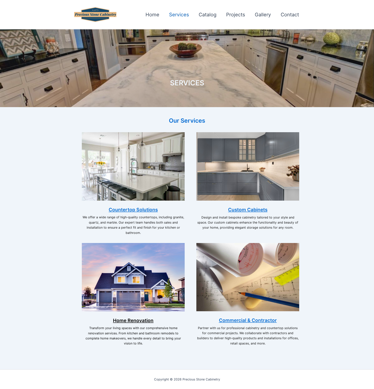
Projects (235, 14)
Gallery (263, 14)
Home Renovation (133, 320)
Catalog (207, 14)
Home (152, 14)
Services (179, 14)
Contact (290, 14)
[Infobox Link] (133, 185)
